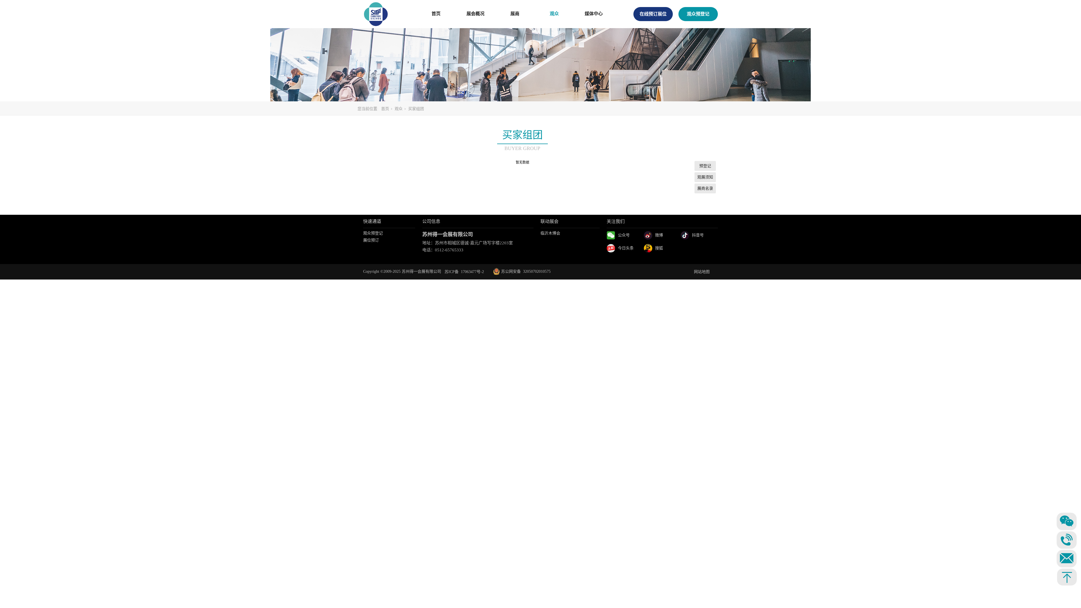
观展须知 (705, 177)
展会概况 (475, 13)
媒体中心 (594, 13)
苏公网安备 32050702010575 (522, 271)
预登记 (705, 166)
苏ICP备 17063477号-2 (464, 272)
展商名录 (705, 188)
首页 (436, 13)
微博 (659, 235)
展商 (514, 13)
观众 (554, 13)
